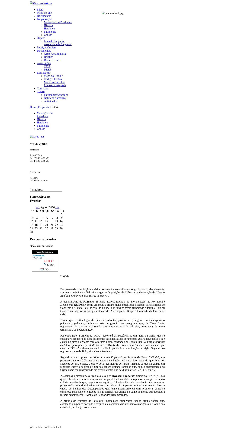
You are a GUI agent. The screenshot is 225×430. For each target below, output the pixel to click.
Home (33, 107)
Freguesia (43, 107)
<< (38, 207)
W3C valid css (37, 427)
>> (57, 207)
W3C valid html (53, 427)
